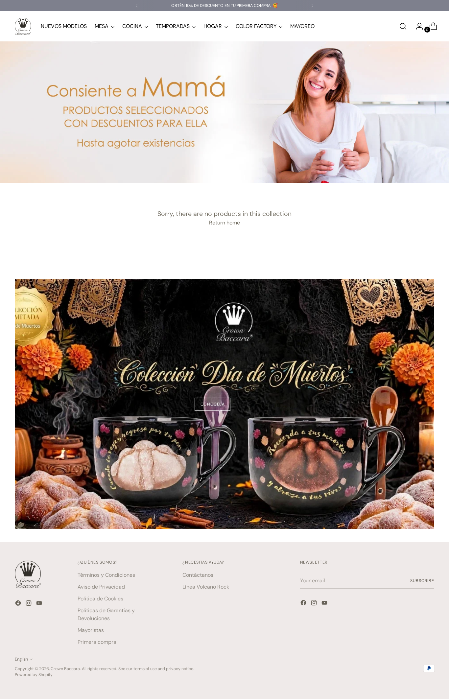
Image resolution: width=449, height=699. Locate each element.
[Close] (307, 309)
